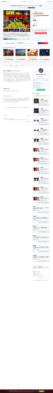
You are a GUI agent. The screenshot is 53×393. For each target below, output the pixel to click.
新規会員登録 (50, 1)
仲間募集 (22, 65)
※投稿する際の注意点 (27, 121)
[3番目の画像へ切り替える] (16, 30)
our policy (33, 391)
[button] (43, 43)
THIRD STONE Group (22, 7)
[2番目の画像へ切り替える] (11, 30)
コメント (27, 65)
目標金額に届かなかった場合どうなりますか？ (38, 274)
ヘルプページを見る (41, 277)
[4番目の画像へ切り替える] (22, 30)
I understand (41, 391)
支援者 (16, 65)
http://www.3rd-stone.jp (37, 86)
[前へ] (4, 19)
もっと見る (28, 115)
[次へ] (29, 19)
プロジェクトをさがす (30, 1)
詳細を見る (34, 104)
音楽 (26, 7)
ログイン (47, 1)
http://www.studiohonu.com (37, 87)
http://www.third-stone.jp (37, 82)
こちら (41, 280)
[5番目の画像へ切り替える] (27, 30)
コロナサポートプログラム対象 (31, 7)
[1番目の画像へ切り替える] (5, 30)
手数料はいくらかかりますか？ (36, 273)
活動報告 (11, 65)
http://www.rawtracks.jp (37, 85)
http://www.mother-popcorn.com (38, 83)
